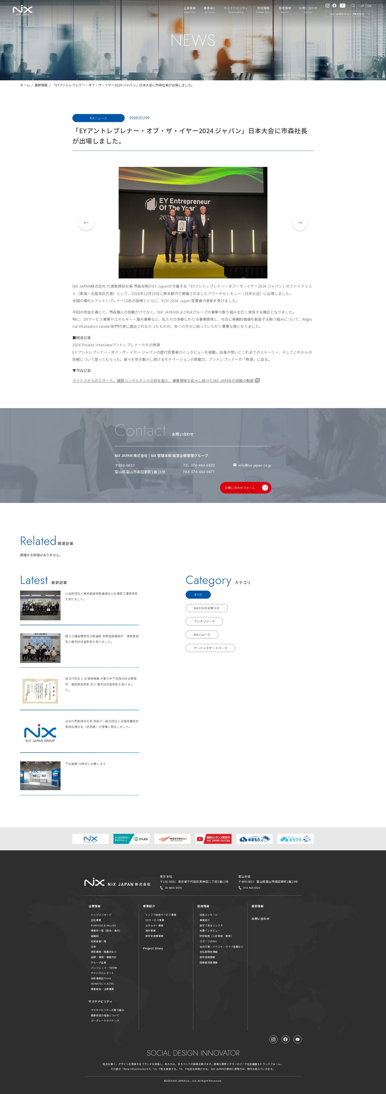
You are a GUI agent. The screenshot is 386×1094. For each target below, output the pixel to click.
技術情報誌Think (101, 978)
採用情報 (203, 906)
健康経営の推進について (105, 1015)
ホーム (25, 85)
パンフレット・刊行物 (104, 967)
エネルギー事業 (154, 925)
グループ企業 (98, 962)
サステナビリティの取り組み (107, 1010)
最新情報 (41, 85)
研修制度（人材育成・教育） (216, 936)
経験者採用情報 (209, 962)
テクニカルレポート (102, 973)
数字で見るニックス (211, 925)
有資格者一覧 (98, 941)
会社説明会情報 (209, 951)
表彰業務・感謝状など (104, 951)
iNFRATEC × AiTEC (102, 983)
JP (362, 6)
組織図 (95, 936)
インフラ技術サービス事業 (160, 914)
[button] (86, 222)
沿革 (93, 946)
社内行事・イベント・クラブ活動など (222, 946)
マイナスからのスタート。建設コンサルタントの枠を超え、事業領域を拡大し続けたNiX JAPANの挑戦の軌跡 (163, 380)
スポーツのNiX (208, 941)
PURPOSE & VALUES (103, 925)
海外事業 (150, 930)
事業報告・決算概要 (102, 989)
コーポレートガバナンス (105, 1020)
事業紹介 (149, 906)
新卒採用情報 (207, 957)
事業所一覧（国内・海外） (106, 930)
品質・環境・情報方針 (104, 957)
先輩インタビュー (210, 930)
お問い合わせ (261, 918)
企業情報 (94, 906)
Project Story (153, 948)
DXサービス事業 (154, 920)
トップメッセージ (101, 914)
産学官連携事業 (154, 936)
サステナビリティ (100, 1001)
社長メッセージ (209, 914)
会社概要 (96, 920)
